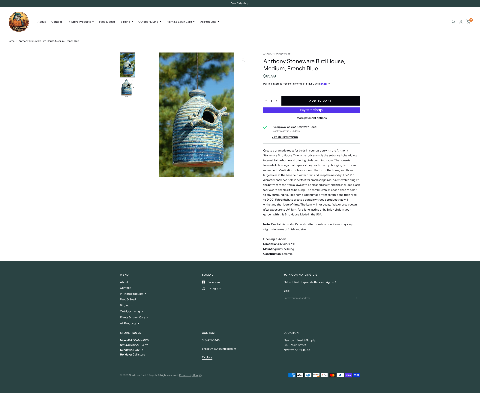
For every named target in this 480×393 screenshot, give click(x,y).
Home (11, 40)
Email (287, 290)
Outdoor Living (148, 21)
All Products (208, 21)
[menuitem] (42, 21)
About (42, 21)
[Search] (453, 22)
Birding (125, 21)
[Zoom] (243, 60)
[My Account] (460, 22)
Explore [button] (207, 357)
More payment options (312, 118)
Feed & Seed (107, 21)
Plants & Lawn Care (179, 21)
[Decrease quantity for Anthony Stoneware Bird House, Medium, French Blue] (266, 100)
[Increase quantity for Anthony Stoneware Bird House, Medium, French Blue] (276, 100)
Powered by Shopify (190, 375)
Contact (56, 21)
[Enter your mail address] (356, 298)
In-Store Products (79, 21)
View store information (285, 137)
